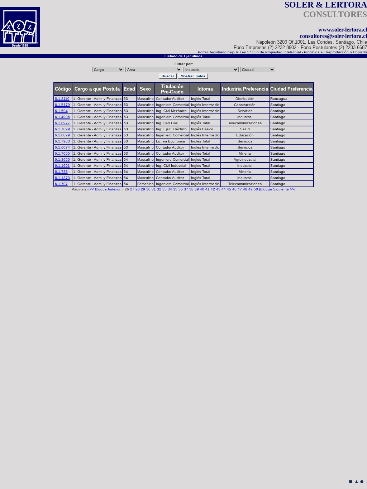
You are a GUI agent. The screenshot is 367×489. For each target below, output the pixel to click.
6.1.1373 (62, 178)
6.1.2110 (62, 99)
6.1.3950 (62, 159)
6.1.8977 (62, 123)
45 (229, 189)
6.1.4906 (62, 117)
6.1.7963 (62, 141)
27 (132, 189)
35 (175, 189)
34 (170, 189)
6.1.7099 (62, 129)
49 (250, 189)
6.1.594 (61, 111)
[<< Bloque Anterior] (105, 189)
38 (191, 189)
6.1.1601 (62, 166)
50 (256, 189)
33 (164, 189)
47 (240, 189)
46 (234, 189)
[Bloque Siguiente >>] (277, 189)
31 (154, 189)
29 (143, 189)
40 (202, 189)
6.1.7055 (62, 153)
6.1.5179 (62, 105)
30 (148, 189)
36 (180, 189)
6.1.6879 (62, 135)
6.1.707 (61, 184)
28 (137, 189)
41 (207, 189)
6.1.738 (61, 172)
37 (186, 189)
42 (213, 189)
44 (223, 189)
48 (245, 189)
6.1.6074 (62, 147)
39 (197, 189)
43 (218, 189)
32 (159, 189)
